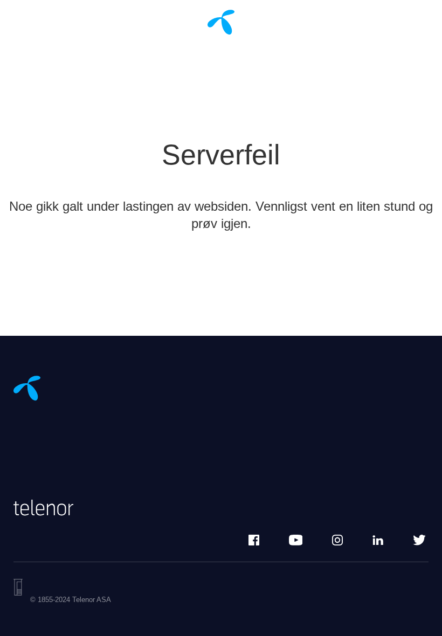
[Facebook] (254, 540)
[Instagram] (337, 540)
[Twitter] (419, 540)
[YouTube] (296, 540)
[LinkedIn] (378, 540)
